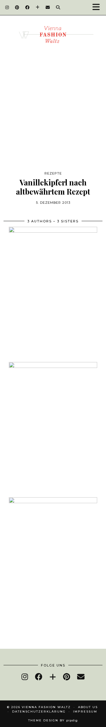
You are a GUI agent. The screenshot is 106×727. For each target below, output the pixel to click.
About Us (88, 707)
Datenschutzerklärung (39, 711)
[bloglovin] (52, 677)
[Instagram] (7, 7)
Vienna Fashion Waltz (46, 707)
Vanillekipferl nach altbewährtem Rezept (53, 187)
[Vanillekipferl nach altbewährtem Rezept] (53, 120)
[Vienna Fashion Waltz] (53, 37)
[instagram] (24, 677)
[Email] (48, 7)
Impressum (85, 711)
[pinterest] (66, 677)
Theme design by (53, 720)
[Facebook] (27, 7)
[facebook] (38, 677)
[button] (98, 7)
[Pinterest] (17, 7)
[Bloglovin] (38, 7)
